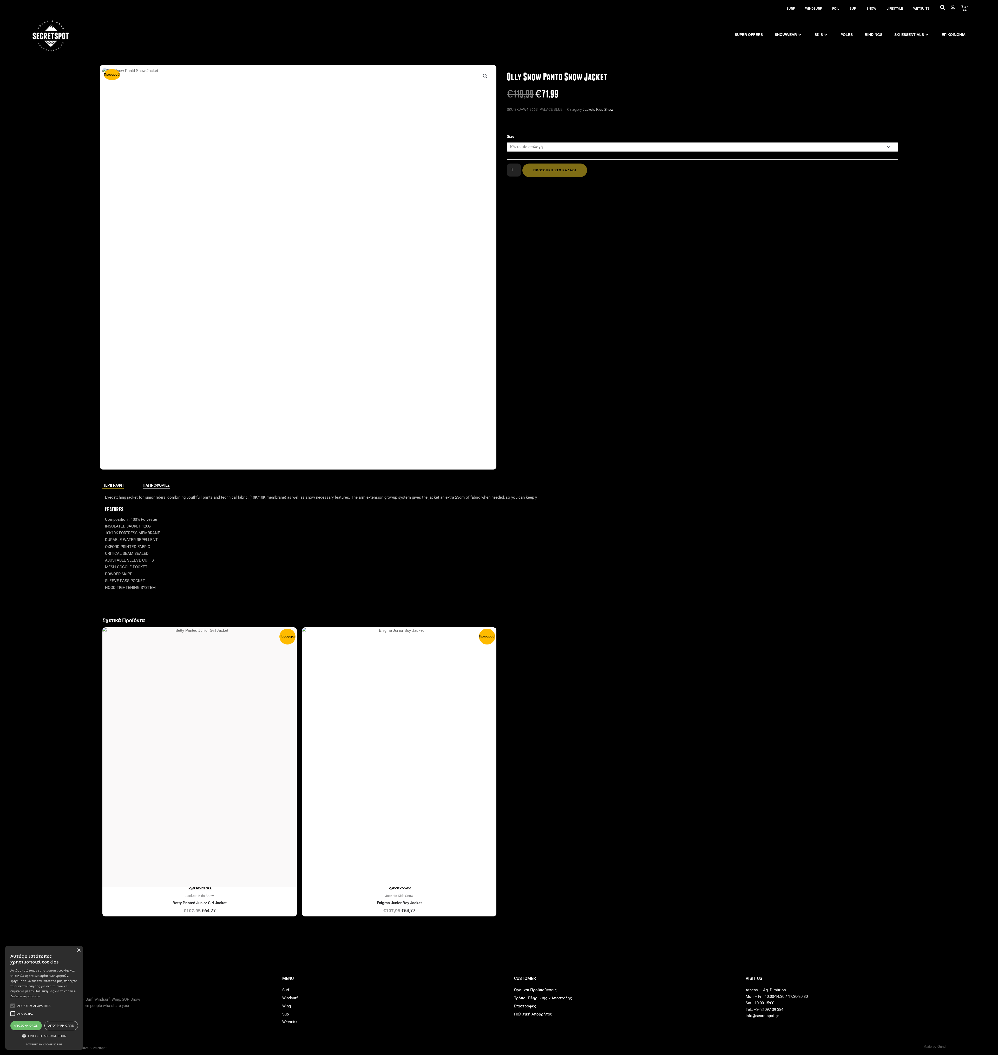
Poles (847, 34)
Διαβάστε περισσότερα (25, 996)
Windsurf (813, 8)
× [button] (79, 950)
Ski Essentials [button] (909, 34)
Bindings (873, 34)
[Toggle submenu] (800, 34)
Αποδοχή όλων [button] (26, 1025)
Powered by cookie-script (44, 1044)
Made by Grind (934, 1047)
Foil (835, 8)
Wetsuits (921, 8)
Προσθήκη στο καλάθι (554, 170)
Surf (790, 8)
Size (510, 136)
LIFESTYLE (895, 8)
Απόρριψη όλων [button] (61, 1025)
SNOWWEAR (786, 34)
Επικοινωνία (954, 34)
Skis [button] (819, 34)
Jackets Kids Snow (598, 110)
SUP (853, 8)
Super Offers (749, 34)
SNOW (871, 8)
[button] (485, 76)
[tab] (113, 485)
